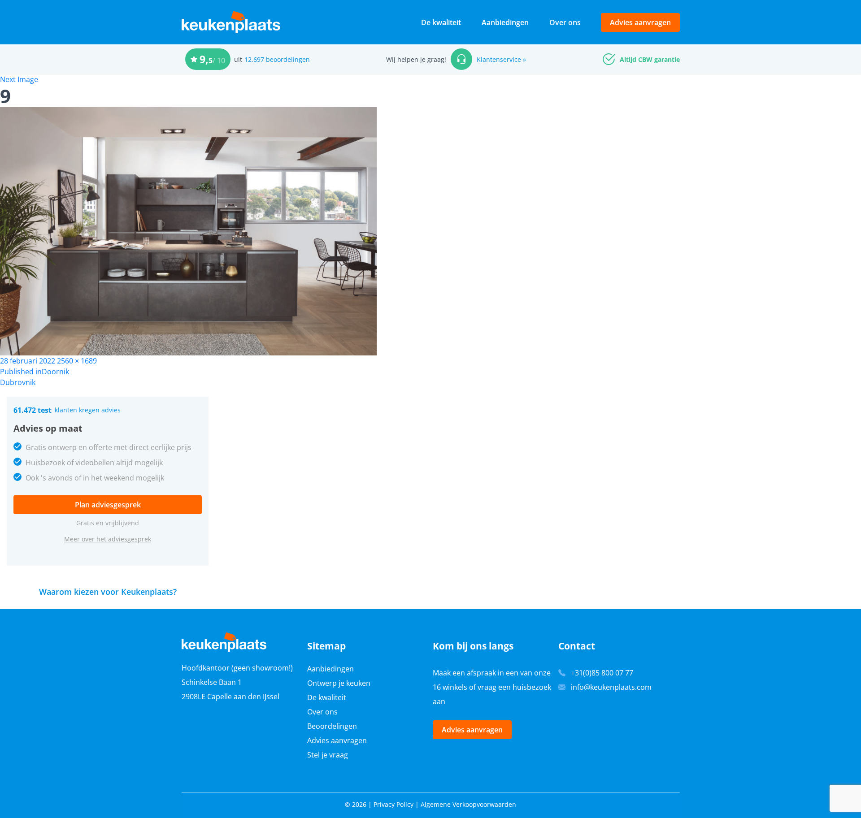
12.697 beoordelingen (277, 59)
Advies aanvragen (640, 22)
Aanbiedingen (505, 22)
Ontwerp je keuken (338, 683)
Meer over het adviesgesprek (107, 539)
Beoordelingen (332, 726)
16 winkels (450, 687)
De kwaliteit (441, 22)
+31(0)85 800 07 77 (602, 673)
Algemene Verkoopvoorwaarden (468, 804)
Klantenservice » (501, 59)
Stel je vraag (327, 755)
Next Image (19, 79)
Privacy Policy (393, 804)
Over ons (565, 22)
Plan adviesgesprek (108, 505)
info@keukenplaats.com (611, 687)
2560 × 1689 (77, 361)
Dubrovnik (17, 382)
